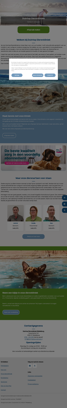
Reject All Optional (37, 75)
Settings (17, 75)
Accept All (50, 75)
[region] (33, 69)
